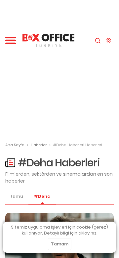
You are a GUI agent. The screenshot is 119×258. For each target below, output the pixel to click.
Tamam (59, 244)
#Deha (42, 196)
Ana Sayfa (14, 145)
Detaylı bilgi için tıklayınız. (71, 233)
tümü (17, 196)
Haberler (39, 145)
